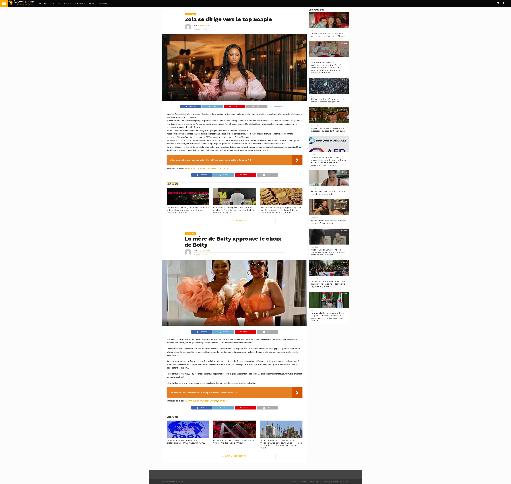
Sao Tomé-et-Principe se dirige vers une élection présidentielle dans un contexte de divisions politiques (234, 210)
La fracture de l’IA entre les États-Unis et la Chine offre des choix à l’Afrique (233, 441)
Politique (55, 3)
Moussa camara (204, 25)
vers (220, 168)
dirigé (189, 168)
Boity (199, 401)
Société (67, 3)
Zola (225, 168)
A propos (303, 482)
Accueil (43, 3)
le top (196, 168)
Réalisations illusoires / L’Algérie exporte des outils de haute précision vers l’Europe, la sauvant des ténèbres (188, 210)
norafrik (204, 168)
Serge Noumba (203, 251)
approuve (191, 401)
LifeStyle (102, 3)
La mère (213, 401)
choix (206, 401)
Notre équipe (316, 482)
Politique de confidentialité (336, 482)
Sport (92, 3)
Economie (80, 3)
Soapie (213, 168)
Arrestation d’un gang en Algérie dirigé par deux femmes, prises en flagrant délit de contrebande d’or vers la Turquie (280, 210)
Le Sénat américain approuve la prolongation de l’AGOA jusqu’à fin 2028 (186, 441)
